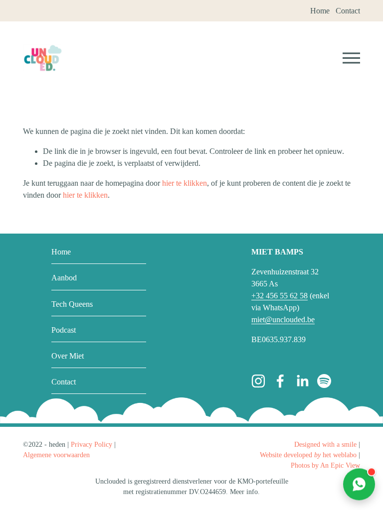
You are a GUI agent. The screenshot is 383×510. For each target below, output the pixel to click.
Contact (63, 382)
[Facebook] (280, 381)
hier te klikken (184, 183)
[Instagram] (258, 381)
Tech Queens (72, 304)
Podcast (63, 330)
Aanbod (64, 277)
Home (61, 252)
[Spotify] (324, 381)
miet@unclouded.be (283, 319)
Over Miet (67, 356)
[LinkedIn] (302, 381)
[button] (359, 485)
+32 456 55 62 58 (279, 295)
